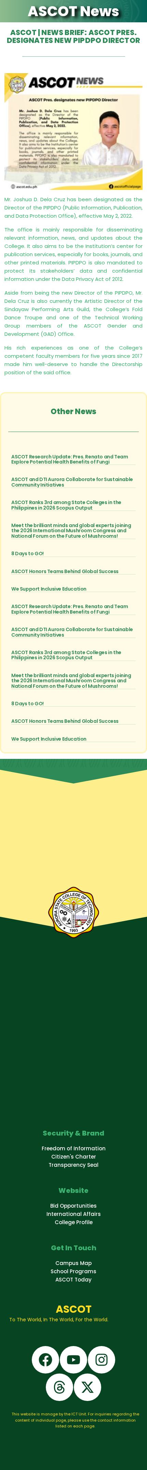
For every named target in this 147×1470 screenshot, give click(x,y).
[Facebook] (45, 1360)
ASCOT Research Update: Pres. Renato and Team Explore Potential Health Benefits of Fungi (69, 459)
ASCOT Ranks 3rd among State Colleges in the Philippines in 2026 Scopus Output (66, 505)
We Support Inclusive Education (48, 588)
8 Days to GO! (27, 553)
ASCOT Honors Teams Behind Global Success (65, 571)
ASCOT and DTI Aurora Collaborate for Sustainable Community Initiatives (72, 482)
